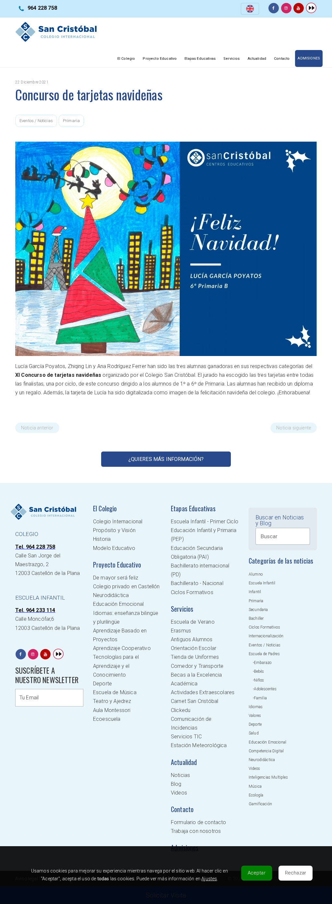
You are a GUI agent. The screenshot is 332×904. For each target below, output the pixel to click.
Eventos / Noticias (36, 120)
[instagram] (286, 8)
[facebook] (273, 8)
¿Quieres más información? (166, 459)
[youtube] (298, 8)
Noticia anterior (37, 427)
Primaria (71, 120)
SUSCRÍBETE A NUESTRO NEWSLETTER (46, 675)
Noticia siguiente (293, 427)
